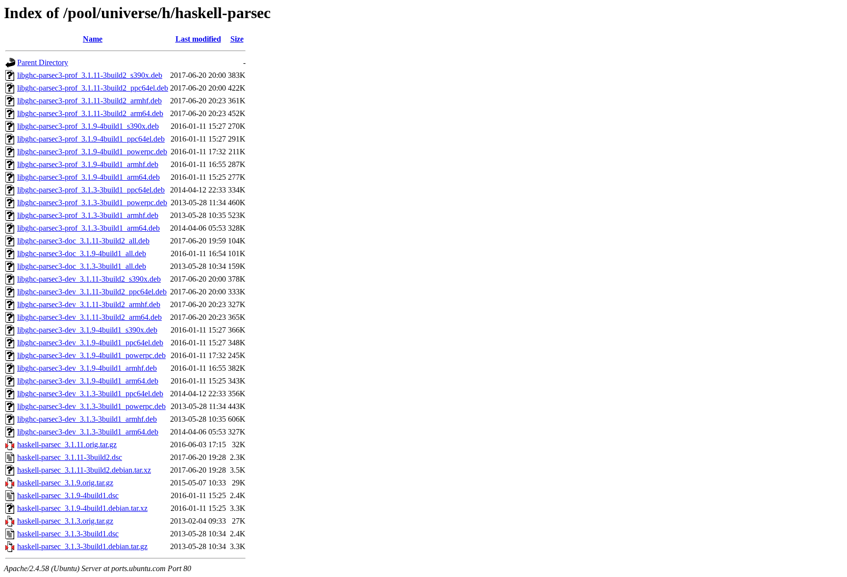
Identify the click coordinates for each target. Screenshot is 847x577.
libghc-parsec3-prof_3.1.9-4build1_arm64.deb (88, 177)
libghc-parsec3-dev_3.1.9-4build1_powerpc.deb (91, 355)
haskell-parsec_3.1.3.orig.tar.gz (65, 521)
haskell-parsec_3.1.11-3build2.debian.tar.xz (84, 470)
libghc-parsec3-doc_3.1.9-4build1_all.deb (81, 253)
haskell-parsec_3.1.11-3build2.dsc (69, 457)
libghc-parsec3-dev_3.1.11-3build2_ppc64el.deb (92, 292)
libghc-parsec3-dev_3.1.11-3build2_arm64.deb (89, 317)
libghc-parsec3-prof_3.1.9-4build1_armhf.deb (87, 164)
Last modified (198, 39)
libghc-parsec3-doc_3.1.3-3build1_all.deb (81, 266)
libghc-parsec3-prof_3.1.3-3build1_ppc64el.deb (91, 190)
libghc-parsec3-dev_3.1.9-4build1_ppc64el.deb (90, 342)
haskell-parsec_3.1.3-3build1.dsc (68, 533)
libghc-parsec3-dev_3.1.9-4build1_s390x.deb (87, 330)
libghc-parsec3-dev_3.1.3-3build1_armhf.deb (87, 419)
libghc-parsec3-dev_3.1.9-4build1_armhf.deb (87, 368)
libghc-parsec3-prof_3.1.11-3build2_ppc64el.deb (92, 88)
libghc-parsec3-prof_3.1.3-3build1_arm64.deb (88, 228)
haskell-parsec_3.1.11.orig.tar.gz (67, 444)
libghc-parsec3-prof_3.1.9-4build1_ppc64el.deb (91, 139)
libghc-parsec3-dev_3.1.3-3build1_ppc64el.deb (90, 393)
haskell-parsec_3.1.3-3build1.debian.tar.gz (82, 546)
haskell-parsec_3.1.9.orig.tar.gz (65, 483)
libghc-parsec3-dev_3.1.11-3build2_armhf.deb (88, 304)
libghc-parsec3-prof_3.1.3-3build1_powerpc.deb (92, 202)
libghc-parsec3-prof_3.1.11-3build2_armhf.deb (89, 100)
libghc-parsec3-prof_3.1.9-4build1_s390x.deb (88, 126)
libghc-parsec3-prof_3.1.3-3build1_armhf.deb (87, 215)
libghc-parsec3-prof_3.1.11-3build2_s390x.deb (89, 75)
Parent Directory (42, 62)
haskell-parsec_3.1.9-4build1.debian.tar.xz (82, 508)
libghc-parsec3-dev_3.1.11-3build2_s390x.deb (89, 279)
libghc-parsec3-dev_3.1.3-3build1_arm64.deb (87, 432)
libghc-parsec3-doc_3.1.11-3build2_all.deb (83, 241)
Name (92, 39)
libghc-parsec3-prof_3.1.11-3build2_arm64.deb (90, 113)
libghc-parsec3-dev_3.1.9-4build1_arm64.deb (87, 381)
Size (237, 39)
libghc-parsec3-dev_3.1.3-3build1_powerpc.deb (91, 406)
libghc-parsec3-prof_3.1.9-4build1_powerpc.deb (92, 151)
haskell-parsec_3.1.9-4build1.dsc (68, 495)
